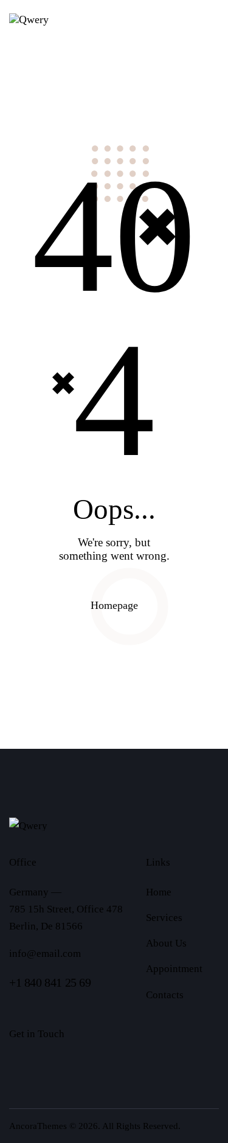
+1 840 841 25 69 (50, 982)
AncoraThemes (38, 1126)
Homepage (114, 605)
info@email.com (45, 953)
